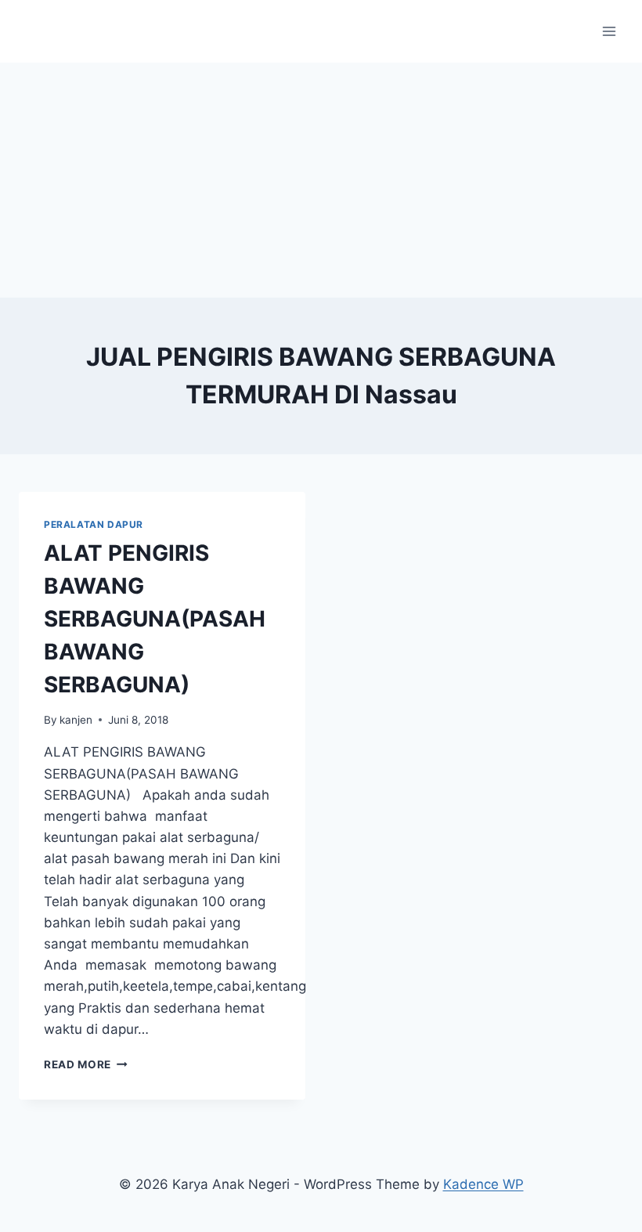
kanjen (76, 720)
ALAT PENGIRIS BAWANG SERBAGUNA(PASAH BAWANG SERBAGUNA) (154, 619)
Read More (86, 1064)
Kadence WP (483, 1184)
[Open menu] (608, 31)
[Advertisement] (321, 180)
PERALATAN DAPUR (93, 524)
